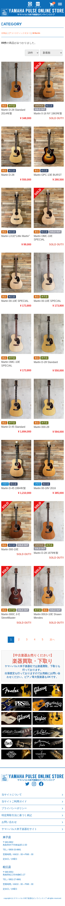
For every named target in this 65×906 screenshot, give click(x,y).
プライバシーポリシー (14, 808)
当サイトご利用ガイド (14, 801)
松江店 (7, 867)
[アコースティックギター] (20, 33)
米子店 (7, 837)
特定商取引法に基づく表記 (17, 815)
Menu (60, 2)
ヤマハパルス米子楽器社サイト (19, 829)
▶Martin (36, 33)
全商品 (4, 33)
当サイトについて (12, 794)
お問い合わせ (9, 822)
